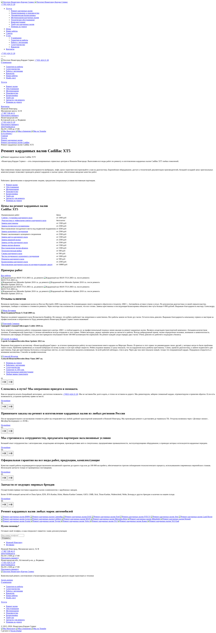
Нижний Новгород (14, 542)
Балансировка (12, 95)
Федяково (10, 545)
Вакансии (15, 47)
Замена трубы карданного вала (14, 242)
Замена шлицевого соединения (14, 231)
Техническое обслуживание (23, 20)
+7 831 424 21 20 (8, 4)
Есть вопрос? (6, 133)
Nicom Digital (16, 631)
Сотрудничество (18, 45)
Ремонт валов (12, 86)
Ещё (177, 521)
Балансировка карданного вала (14, 262)
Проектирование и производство (25, 13)
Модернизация (12, 91)
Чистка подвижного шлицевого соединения (20, 256)
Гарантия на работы (19, 40)
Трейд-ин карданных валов (22, 24)
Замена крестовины (9, 223)
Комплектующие (18, 22)
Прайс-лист (11, 78)
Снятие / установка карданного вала (16, 218)
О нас (8, 36)
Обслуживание (12, 89)
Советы (9, 33)
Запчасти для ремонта (15, 100)
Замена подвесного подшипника (15, 226)
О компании (16, 38)
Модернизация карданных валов (25, 18)
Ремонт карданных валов (21, 11)
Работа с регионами (19, 42)
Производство (12, 93)
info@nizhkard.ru (8, 127)
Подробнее (5, 401)
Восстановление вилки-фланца (14, 248)
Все (6, 275)
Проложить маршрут (10, 115)
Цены (8, 29)
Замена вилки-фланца (10, 245)
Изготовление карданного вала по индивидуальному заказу (26, 264)
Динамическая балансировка (23, 15)
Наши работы (12, 31)
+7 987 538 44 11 (8, 113)
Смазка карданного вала (11, 253)
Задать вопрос (7, 580)
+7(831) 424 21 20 (70, 394)
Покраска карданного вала (12, 259)
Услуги (9, 9)
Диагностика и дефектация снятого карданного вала (23, 220)
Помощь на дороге (19, 27)
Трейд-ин (10, 98)
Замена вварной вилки (11, 240)
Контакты (10, 49)
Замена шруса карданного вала (14, 237)
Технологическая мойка (11, 251)
